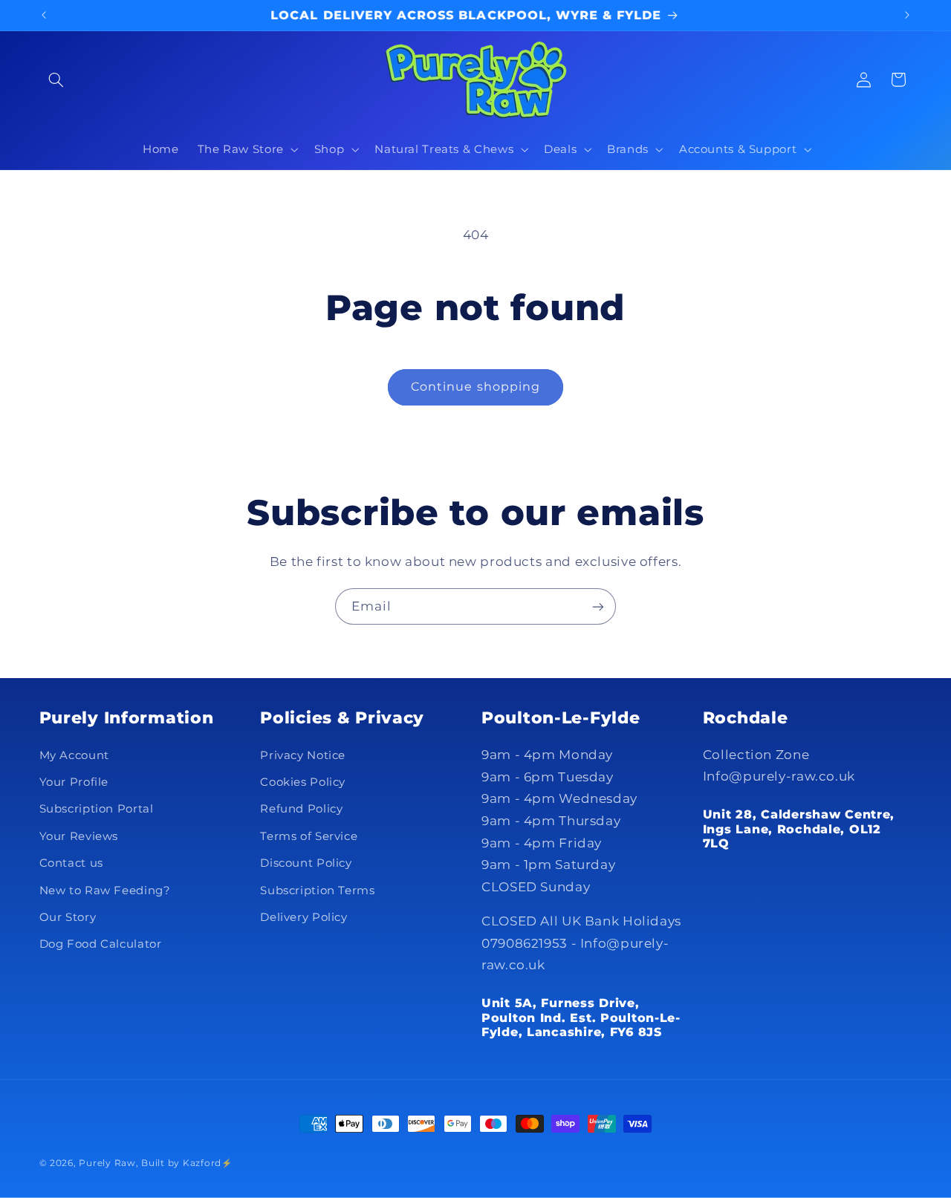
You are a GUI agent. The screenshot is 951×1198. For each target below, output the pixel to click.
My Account (74, 755)
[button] (56, 79)
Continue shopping (475, 387)
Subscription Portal (96, 809)
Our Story (68, 917)
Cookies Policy (302, 782)
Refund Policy (301, 809)
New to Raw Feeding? (105, 890)
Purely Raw (107, 1163)
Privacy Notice (302, 755)
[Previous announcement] (43, 15)
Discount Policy (305, 863)
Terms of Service (308, 836)
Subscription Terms (317, 890)
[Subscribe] (598, 606)
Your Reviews (79, 836)
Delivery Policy (303, 917)
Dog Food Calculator (100, 944)
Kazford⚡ (208, 1163)
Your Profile (74, 782)
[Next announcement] (907, 15)
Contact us (71, 863)
